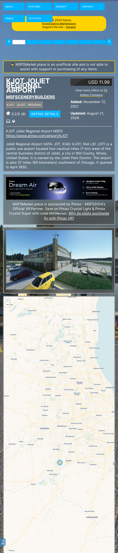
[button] (59, 462)
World (9, 18)
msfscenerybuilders (30, 96)
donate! (71, 27)
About (9, 6)
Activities (35, 18)
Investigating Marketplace (59, 23)
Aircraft (61, 6)
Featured (34, 6)
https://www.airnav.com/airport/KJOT (37, 136)
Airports (87, 6)
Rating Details (44, 114)
